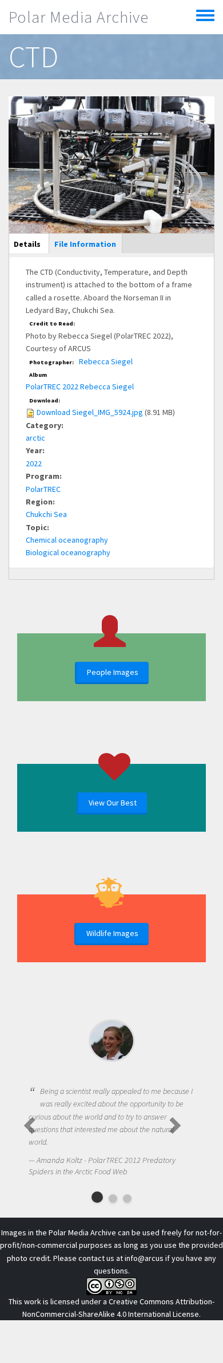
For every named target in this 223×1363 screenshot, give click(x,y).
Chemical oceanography (67, 540)
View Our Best (113, 803)
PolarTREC (43, 489)
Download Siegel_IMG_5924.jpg (90, 412)
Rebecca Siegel (106, 361)
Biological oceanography (68, 552)
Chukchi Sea (46, 514)
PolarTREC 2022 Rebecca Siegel (80, 386)
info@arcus (144, 1258)
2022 (34, 463)
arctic (35, 438)
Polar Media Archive (79, 17)
